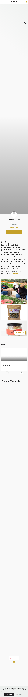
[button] (14, 662)
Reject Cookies (19, 694)
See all (20, 333)
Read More (16, 273)
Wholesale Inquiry (14, 232)
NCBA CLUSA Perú (11, 226)
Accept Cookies (9, 694)
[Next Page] (21, 372)
